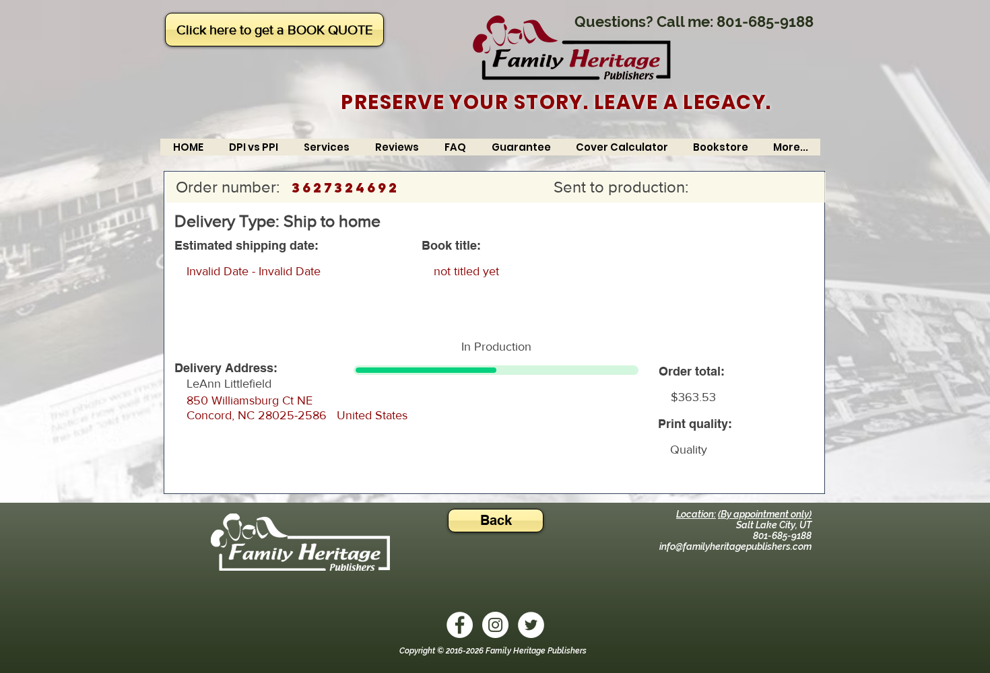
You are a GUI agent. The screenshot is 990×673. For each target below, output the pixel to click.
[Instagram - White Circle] (495, 625)
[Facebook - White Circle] (460, 625)
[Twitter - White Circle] (531, 625)
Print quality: (695, 424)
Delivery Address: (225, 368)
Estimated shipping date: (246, 246)
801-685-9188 (765, 21)
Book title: (451, 246)
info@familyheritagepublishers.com (735, 546)
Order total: (692, 371)
